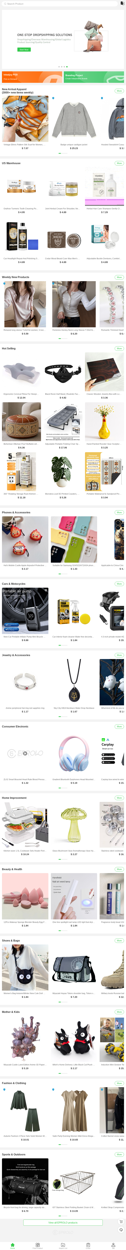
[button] (59, 66)
